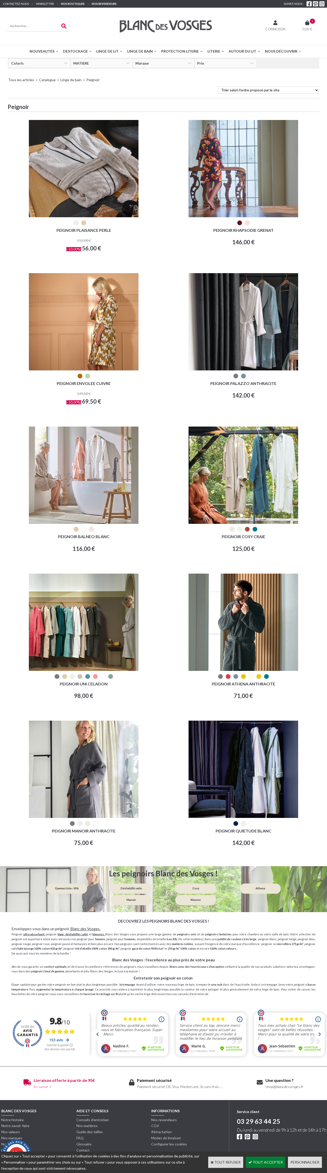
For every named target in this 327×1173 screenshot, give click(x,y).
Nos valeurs (10, 1132)
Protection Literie (180, 51)
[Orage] (243, 376)
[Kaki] (87, 376)
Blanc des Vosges (85, 928)
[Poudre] (91, 529)
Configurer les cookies (169, 1144)
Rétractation (161, 1132)
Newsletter (45, 3)
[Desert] (239, 529)
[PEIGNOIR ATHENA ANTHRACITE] (243, 669)
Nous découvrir (281, 51)
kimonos (98, 934)
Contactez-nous (16, 3)
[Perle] (76, 222)
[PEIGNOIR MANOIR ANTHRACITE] (83, 816)
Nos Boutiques (73, 3)
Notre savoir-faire (15, 1125)
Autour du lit (242, 51)
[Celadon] (110, 676)
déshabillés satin (76, 934)
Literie (213, 51)
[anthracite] (235, 376)
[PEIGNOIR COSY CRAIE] (243, 522)
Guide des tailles (89, 1132)
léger (60, 934)
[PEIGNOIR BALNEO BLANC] (83, 522)
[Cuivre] (80, 376)
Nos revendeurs (104, 3)
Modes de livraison (166, 1138)
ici (206, 994)
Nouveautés (42, 51)
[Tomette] (247, 529)
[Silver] (80, 676)
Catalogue (47, 80)
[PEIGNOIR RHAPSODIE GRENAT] (243, 216)
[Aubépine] (247, 222)
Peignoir (93, 80)
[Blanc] (91, 222)
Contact (83, 1150)
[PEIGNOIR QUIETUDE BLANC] (243, 816)
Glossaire (83, 1144)
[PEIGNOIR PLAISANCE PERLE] (83, 216)
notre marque (232, 944)
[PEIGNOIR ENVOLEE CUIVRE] (83, 369)
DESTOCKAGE (75, 51)
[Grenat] (239, 222)
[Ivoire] (251, 676)
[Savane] (243, 676)
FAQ (80, 1138)
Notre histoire (12, 1120)
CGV (155, 1125)
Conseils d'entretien (92, 1120)
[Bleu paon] (266, 676)
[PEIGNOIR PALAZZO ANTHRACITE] (243, 369)
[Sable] (83, 222)
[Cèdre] (87, 676)
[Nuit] (255, 529)
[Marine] (235, 823)
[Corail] (95, 676)
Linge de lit (107, 51)
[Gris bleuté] (243, 823)
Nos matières (87, 1125)
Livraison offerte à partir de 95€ (64, 1080)
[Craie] (232, 529)
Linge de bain (140, 51)
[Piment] (228, 676)
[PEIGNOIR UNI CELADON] (83, 669)
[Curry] (258, 676)
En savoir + (42, 1086)
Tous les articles (21, 80)
